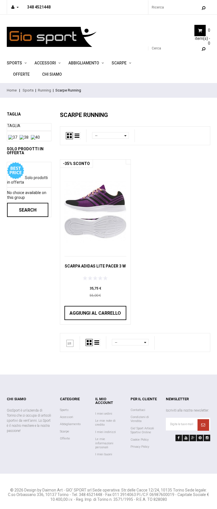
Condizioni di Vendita (140, 419)
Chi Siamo (52, 74)
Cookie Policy (140, 439)
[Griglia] (69, 135)
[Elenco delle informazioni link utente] (15, 7)
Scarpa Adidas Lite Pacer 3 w (95, 266)
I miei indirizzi (105, 432)
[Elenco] (77, 136)
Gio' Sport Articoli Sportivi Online (142, 430)
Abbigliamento (83, 63)
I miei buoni (103, 454)
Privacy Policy (140, 447)
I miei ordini (103, 414)
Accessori (45, 63)
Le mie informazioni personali (104, 443)
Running (44, 90)
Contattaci (138, 410)
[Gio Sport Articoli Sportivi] (55, 37)
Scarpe (119, 63)
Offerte (21, 74)
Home (12, 90)
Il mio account (104, 401)
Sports (14, 63)
